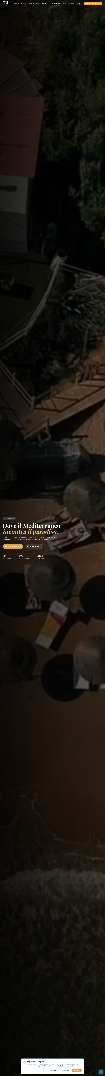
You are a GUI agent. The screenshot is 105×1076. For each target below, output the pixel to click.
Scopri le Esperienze (33, 546)
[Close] (81, 1062)
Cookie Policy (62, 1066)
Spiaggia (23, 3)
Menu (44, 3)
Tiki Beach (15, 3)
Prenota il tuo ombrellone (93, 3)
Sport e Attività (56, 3)
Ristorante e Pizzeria (34, 3)
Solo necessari (65, 1070)
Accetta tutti (76, 1070)
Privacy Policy (70, 1066)
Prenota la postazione (12, 546)
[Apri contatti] (101, 1072)
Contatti (71, 3)
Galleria (65, 3)
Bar (49, 3)
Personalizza (53, 1070)
